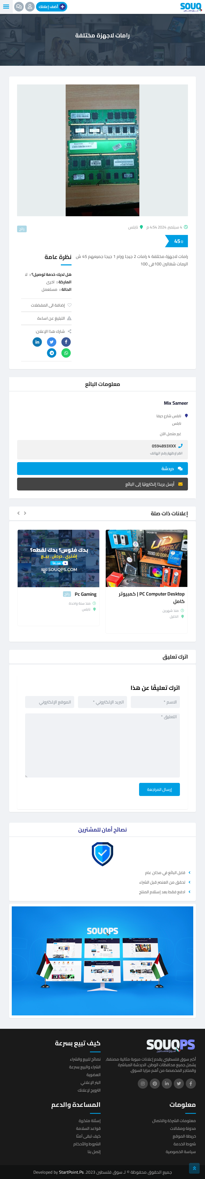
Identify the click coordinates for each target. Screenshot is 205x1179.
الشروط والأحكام (87, 1144)
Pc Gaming (86, 594)
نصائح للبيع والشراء (85, 1059)
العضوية (93, 1075)
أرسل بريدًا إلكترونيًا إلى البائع (149, 484)
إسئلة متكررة (90, 1120)
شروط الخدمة (185, 1144)
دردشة (167, 469)
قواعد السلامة (88, 1128)
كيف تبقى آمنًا (88, 1136)
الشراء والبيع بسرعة (85, 1067)
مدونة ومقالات (183, 1128)
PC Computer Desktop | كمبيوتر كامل (152, 597)
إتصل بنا (94, 1151)
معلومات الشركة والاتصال (174, 1120)
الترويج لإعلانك (89, 1090)
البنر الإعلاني (91, 1082)
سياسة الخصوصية (181, 1151)
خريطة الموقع (184, 1136)
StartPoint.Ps (71, 1172)
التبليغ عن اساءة (51, 318)
